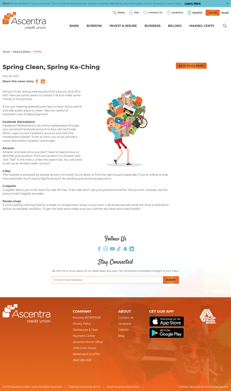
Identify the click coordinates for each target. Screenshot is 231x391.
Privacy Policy (82, 323)
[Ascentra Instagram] (105, 248)
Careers (123, 329)
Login (213, 12)
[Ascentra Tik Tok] (118, 248)
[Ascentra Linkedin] (131, 248)
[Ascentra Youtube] (112, 248)
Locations (124, 323)
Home (6, 51)
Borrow (94, 26)
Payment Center (84, 335)
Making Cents (201, 26)
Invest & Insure (123, 26)
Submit (171, 279)
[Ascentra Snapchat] (125, 248)
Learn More (193, 3)
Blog (121, 335)
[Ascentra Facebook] (99, 248)
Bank (74, 26)
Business (152, 26)
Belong (175, 26)
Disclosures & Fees (85, 329)
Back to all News (191, 65)
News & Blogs (21, 51)
